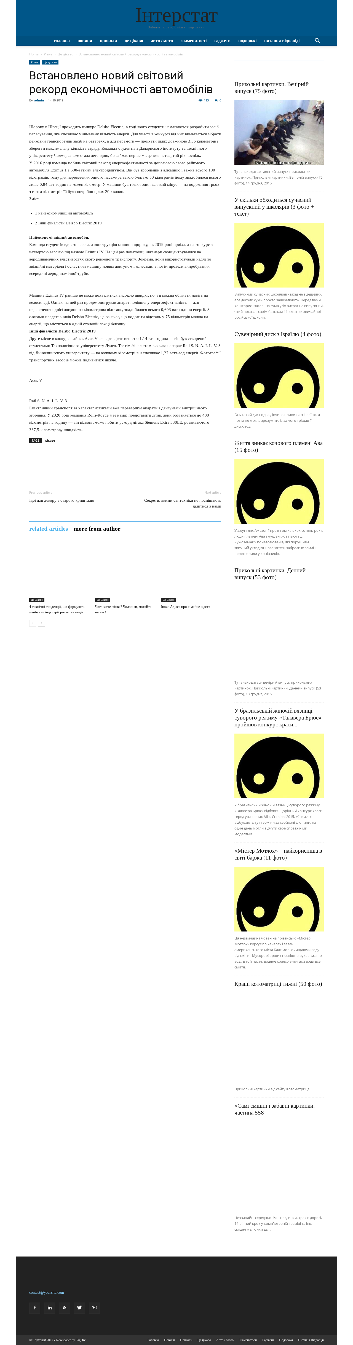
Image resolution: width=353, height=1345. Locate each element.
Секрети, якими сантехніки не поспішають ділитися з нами (182, 503)
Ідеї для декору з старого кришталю (61, 500)
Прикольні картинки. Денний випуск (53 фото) (270, 574)
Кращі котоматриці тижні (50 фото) (278, 984)
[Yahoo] (94, 1308)
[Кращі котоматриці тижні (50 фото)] (279, 1037)
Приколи (108, 40)
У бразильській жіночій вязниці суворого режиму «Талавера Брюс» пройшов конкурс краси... (278, 717)
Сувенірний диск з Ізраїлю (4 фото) (277, 334)
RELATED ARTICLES (48, 528)
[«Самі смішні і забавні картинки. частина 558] (279, 1166)
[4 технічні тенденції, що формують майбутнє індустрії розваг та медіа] (59, 572)
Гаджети (222, 40)
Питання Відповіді (281, 40)
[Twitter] (79, 1308)
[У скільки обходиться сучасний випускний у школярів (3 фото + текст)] (279, 255)
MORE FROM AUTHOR (97, 528)
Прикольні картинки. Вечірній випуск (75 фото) (271, 87)
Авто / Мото (162, 40)
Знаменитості (194, 40)
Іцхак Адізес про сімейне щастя (185, 607)
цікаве (50, 440)
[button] (317, 41)
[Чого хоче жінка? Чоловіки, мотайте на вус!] (125, 572)
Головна (62, 40)
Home (34, 54)
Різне (48, 54)
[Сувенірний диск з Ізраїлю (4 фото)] (279, 375)
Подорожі (247, 40)
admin (39, 100)
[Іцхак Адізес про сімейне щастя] (191, 572)
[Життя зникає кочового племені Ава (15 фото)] (279, 491)
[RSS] (64, 1308)
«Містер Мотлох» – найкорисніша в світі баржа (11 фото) (278, 854)
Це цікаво (134, 40)
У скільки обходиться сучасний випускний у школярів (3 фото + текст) (274, 207)
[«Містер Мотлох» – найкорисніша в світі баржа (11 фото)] (279, 899)
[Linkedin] (49, 1308)
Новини (84, 40)
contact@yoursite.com (46, 1292)
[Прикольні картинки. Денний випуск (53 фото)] (279, 631)
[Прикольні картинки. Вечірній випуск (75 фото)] (279, 132)
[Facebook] (34, 1308)
